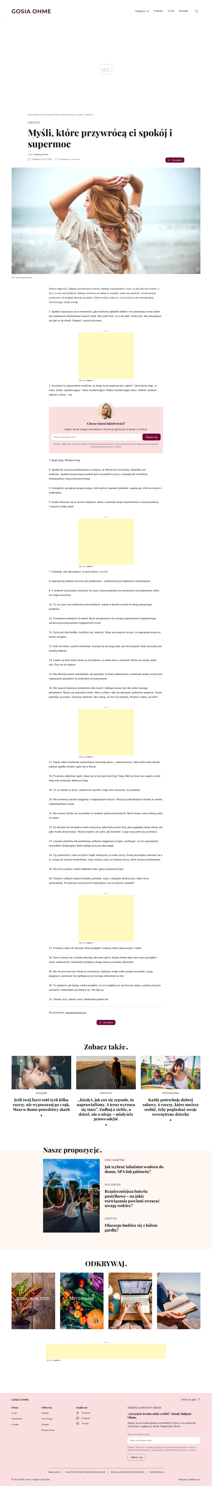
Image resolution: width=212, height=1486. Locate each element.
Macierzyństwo (48, 1430)
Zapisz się (151, 437)
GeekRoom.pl (194, 1480)
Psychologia (47, 115)
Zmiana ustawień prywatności (127, 1472)
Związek (45, 1424)
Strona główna (34, 115)
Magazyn (140, 11)
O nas (171, 11)
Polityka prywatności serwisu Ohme (85, 1472)
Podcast (158, 11)
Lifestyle (45, 1413)
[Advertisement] (106, 356)
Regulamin (54, 1472)
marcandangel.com (75, 1012)
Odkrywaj (46, 1407)
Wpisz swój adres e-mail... (139, 1434)
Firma (15, 1407)
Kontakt (183, 11)
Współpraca (17, 1419)
